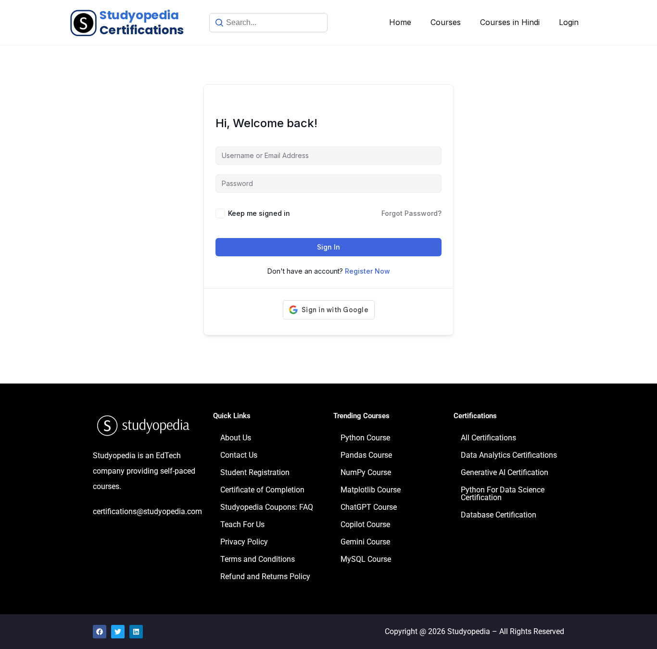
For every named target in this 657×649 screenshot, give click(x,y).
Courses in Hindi (510, 22)
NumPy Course (366, 472)
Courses (445, 22)
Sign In (328, 247)
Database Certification (498, 514)
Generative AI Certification (504, 472)
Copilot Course (365, 524)
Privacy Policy (244, 541)
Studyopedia (468, 631)
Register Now (367, 271)
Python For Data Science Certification (502, 493)
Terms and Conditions (257, 559)
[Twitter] (118, 631)
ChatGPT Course (369, 507)
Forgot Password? (411, 213)
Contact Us (238, 455)
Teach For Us (242, 524)
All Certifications (488, 437)
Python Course (365, 437)
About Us (235, 437)
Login (569, 22)
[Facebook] (99, 631)
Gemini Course (365, 541)
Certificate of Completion (262, 489)
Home (400, 22)
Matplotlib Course (371, 489)
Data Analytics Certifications (509, 455)
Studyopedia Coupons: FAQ (266, 507)
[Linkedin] (136, 631)
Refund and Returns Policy (265, 576)
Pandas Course (366, 455)
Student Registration (255, 472)
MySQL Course (366, 559)
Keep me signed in (259, 213)
